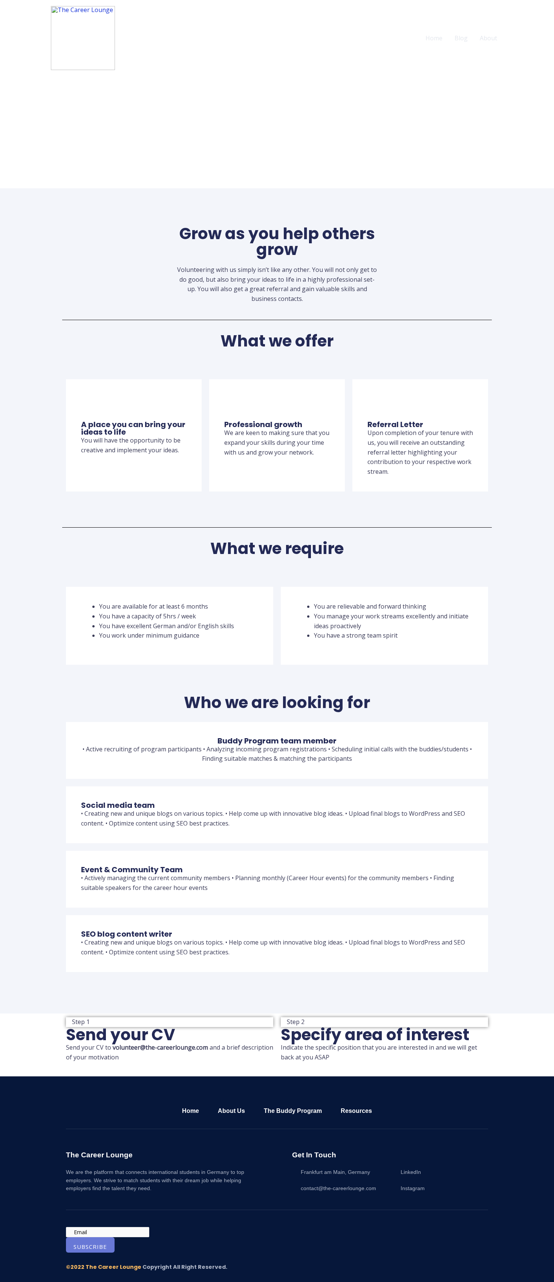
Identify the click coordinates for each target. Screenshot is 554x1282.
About (488, 38)
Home (433, 38)
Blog (461, 38)
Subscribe (90, 1246)
